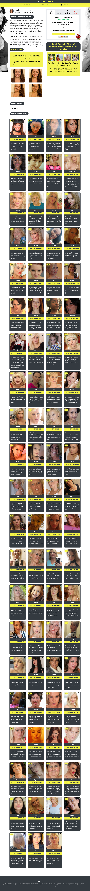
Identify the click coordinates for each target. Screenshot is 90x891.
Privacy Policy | (38, 886)
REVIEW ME (67, 13)
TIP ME (75, 13)
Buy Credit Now (63, 33)
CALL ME (51, 13)
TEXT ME (59, 13)
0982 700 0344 (34, 62)
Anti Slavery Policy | (45, 886)
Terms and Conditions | (31, 886)
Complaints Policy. (52, 886)
